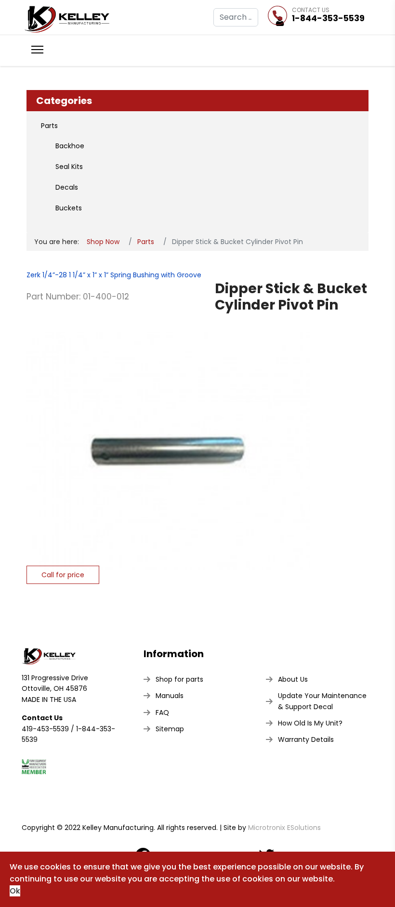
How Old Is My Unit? (310, 723)
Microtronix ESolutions (284, 827)
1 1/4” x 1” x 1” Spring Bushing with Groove (134, 275)
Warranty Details (306, 739)
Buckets (68, 208)
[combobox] (235, 17)
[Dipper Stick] (168, 446)
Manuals (170, 695)
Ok (15, 890)
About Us (293, 679)
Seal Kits (69, 166)
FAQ (162, 712)
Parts (49, 125)
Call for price (62, 575)
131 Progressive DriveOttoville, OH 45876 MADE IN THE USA (55, 688)
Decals (66, 187)
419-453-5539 (45, 729)
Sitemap (170, 729)
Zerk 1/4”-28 (46, 275)
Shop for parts (179, 679)
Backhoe (69, 146)
